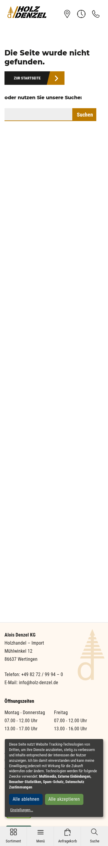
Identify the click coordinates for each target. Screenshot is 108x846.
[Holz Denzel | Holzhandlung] (27, 12)
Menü (40, 836)
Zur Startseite (27, 78)
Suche (94, 836)
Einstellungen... (21, 810)
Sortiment (13, 836)
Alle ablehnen (26, 799)
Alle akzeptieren (64, 799)
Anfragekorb (67, 836)
